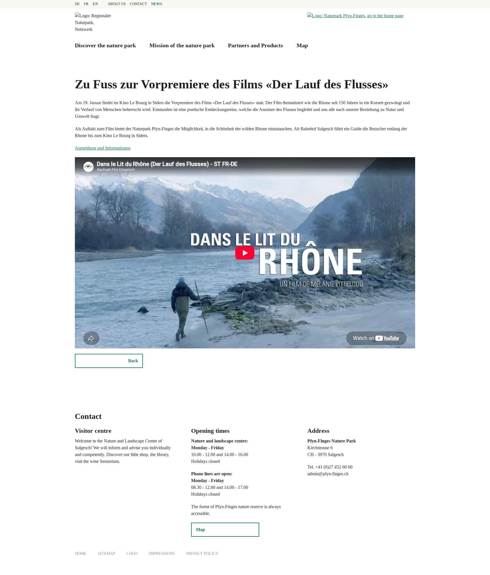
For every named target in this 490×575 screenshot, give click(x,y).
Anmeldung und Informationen (102, 148)
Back (133, 360)
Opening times (210, 430)
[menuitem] (117, 4)
